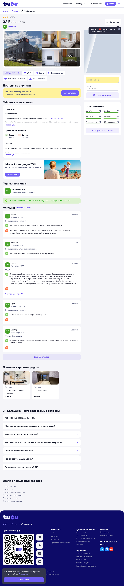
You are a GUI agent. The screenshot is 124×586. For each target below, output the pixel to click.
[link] (12, 175)
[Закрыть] (118, 29)
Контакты (55, 539)
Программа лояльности (85, 538)
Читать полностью (12, 294)
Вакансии (55, 536)
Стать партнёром (83, 553)
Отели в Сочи (8, 489)
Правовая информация (60, 542)
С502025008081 (56, 118)
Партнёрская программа (86, 566)
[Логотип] (10, 4)
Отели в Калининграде (12, 495)
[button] (39, 537)
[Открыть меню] (119, 3)
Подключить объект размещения (84, 558)
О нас (53, 532)
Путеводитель (81, 4)
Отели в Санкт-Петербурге (14, 492)
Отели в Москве (9, 486)
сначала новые (22, 208)
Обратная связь (106, 535)
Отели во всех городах (12, 501)
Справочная (67, 4)
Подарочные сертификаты (81, 533)
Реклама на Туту (82, 562)
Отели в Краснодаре (11, 498)
